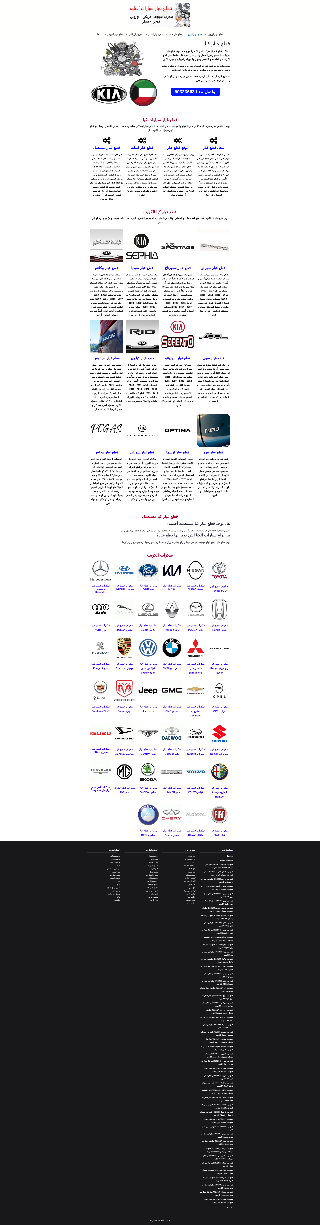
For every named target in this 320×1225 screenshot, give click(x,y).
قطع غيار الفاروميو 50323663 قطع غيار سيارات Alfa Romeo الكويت (219, 866)
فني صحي (192, 872)
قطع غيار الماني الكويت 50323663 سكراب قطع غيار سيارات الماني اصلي (217, 873)
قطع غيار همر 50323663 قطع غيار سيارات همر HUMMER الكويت (218, 1179)
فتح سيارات (191, 888)
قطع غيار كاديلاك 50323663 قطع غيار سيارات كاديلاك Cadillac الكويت (217, 1106)
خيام (118, 897)
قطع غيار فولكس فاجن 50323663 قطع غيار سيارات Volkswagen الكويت (217, 1091)
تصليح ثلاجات (115, 859)
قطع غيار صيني (175, 34)
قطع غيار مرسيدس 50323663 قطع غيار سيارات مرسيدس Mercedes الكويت (219, 1150)
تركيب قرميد (115, 891)
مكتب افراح (153, 862)
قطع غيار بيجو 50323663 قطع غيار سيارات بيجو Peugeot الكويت (218, 946)
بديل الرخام (154, 900)
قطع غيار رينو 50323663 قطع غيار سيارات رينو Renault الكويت (216, 1018)
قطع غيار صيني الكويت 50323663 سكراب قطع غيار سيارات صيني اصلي (218, 1069)
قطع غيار (117, 900)
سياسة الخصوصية (226, 860)
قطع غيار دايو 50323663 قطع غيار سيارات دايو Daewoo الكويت (216, 989)
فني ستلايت (191, 856)
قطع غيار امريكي (115, 34)
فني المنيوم (116, 872)
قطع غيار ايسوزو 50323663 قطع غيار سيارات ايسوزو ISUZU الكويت (217, 917)
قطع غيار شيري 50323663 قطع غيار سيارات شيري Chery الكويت (217, 1062)
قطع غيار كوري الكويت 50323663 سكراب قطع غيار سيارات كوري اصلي (218, 1120)
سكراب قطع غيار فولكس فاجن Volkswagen (148, 668)
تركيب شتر (191, 897)
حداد (118, 866)
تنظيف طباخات (152, 881)
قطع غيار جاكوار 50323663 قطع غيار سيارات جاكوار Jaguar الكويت (217, 960)
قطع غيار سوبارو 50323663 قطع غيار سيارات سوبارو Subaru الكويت (217, 1033)
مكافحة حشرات (190, 866)
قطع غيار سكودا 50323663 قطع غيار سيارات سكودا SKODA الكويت (217, 1026)
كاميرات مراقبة (190, 881)
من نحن (230, 1207)
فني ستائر (154, 894)
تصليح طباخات (153, 884)
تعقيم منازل (154, 872)
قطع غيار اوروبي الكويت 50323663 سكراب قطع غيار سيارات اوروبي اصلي (217, 909)
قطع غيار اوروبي (215, 34)
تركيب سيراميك (190, 891)
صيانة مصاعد (191, 900)
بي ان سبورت (190, 859)
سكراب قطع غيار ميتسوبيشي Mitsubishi (195, 668)
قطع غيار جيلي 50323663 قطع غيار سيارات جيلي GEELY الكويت (217, 982)
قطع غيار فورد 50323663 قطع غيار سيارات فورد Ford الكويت (217, 1077)
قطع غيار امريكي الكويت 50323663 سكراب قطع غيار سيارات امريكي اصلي (217, 887)
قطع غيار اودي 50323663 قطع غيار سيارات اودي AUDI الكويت (217, 902)
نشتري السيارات (152, 875)
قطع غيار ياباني (135, 34)
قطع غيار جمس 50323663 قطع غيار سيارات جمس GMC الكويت (217, 967)
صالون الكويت (153, 866)
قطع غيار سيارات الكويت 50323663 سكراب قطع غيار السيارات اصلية (217, 1048)
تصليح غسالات (115, 856)
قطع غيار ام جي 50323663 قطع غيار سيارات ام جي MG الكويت (217, 880)
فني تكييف (154, 869)
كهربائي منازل (190, 878)
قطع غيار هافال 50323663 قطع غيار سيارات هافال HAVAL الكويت (217, 1171)
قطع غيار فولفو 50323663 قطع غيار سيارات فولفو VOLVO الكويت (217, 1084)
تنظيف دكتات (153, 878)
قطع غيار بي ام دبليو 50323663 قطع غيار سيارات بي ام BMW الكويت (218, 938)
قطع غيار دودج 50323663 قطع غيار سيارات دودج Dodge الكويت (217, 997)
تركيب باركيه (191, 894)
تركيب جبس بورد (152, 891)
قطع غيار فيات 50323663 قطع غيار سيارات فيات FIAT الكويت (217, 1099)
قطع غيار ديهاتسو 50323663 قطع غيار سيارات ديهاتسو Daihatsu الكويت (216, 1004)
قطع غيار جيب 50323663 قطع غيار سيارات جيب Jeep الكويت (217, 975)
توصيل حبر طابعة (114, 894)
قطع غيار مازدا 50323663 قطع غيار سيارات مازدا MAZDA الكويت (217, 1142)
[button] (206, 34)
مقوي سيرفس (190, 875)
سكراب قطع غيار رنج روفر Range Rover (219, 668)
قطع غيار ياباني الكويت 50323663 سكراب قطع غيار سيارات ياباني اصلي (218, 1200)
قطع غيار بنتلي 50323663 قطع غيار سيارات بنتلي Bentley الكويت (217, 924)
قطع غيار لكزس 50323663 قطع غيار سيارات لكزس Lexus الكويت (217, 1135)
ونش (118, 881)
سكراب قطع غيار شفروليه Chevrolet (195, 711)
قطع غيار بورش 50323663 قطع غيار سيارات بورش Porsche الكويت (217, 931)
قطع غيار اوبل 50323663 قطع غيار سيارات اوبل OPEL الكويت (217, 895)
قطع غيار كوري (195, 34)
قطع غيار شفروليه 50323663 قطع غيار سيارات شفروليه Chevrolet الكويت (219, 1055)
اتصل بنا (230, 856)
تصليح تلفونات (115, 862)
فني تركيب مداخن (113, 869)
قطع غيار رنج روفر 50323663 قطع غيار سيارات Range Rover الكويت (219, 1011)
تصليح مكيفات (115, 878)
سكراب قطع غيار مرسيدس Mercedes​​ (101, 588)
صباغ (118, 884)
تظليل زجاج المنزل (113, 888)
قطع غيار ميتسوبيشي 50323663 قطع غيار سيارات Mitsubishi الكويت (218, 1157)
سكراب (153, 1220)
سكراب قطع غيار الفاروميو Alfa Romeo (219, 792)
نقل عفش (192, 884)
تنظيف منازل (153, 856)
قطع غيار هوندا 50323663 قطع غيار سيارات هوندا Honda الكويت (217, 1186)
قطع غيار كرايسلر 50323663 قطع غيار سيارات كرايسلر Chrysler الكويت (216, 1113)
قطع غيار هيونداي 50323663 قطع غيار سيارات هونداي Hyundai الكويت (216, 1193)
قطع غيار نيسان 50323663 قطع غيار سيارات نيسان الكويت (217, 1164)
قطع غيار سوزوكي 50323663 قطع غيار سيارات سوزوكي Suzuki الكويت (219, 1040)
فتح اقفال (192, 869)
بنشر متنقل (191, 862)
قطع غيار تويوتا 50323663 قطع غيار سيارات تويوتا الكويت (217, 953)
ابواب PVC (191, 903)
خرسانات (154, 859)
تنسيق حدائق (153, 897)
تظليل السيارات (152, 888)
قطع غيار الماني (155, 34)
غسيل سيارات (115, 875)
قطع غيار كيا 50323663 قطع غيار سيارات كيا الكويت (217, 1128)
